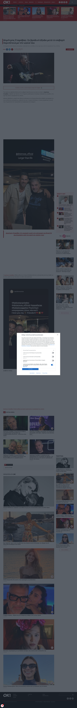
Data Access (38, 373)
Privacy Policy (44, 373)
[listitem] (38, 350)
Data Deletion (32, 373)
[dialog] (38, 354)
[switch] (52, 353)
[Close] (58, 335)
